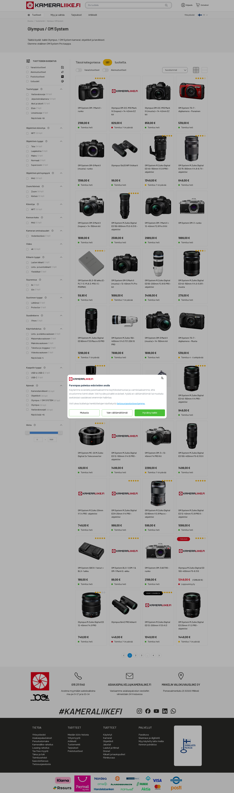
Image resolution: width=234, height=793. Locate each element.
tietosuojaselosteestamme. (131, 403)
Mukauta (84, 412)
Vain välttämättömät (117, 412)
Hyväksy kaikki (149, 412)
